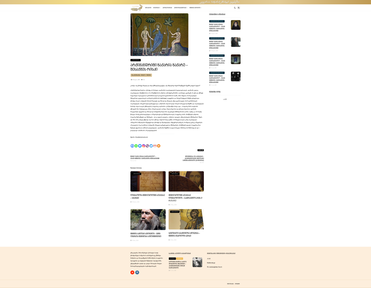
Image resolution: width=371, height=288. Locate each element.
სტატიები (156, 8)
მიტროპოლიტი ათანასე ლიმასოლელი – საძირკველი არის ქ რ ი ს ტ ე (185, 198)
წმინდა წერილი (195, 8)
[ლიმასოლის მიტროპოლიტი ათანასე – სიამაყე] (148, 181)
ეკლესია (179, 258)
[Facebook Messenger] (140, 144)
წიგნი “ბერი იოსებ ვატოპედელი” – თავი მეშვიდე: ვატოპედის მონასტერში (144, 158)
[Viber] (147, 144)
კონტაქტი (237, 283)
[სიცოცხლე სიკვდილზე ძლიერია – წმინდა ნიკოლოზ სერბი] (186, 219)
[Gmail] (155, 144)
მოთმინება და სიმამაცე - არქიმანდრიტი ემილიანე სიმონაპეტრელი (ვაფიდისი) (193, 159)
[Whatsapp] (136, 144)
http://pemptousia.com (141, 137)
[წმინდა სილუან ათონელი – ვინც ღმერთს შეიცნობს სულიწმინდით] (148, 219)
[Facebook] (132, 144)
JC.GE (209, 258)
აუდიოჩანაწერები (180, 8)
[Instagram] (143, 144)
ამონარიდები (167, 8)
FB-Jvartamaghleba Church (214, 267)
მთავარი (148, 8)
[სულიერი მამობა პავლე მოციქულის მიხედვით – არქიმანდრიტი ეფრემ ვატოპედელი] (197, 262)
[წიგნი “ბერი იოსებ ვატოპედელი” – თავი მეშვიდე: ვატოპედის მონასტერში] (236, 25)
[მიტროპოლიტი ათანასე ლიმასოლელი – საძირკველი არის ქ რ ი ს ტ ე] (186, 181)
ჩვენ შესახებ (230, 283)
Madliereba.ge (211, 263)
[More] (158, 144)
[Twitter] (151, 144)
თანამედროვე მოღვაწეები (217, 21)
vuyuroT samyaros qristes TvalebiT (220, 2)
